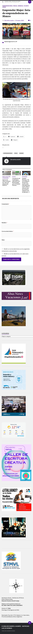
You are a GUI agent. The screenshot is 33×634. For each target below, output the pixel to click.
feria (15, 153)
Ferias (15, 5)
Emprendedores (7, 5)
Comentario (5, 204)
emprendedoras (8, 153)
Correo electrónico (8, 231)
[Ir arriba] (29, 622)
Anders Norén (11, 630)
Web (3, 240)
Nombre (4, 222)
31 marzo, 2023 (19, 20)
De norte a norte (9, 20)
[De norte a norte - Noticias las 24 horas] (16, 2)
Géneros (20, 5)
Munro (21, 153)
